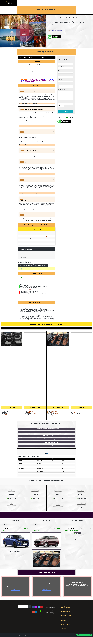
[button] (84, 635)
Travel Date (60, 79)
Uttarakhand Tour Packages (65, 624)
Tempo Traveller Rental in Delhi (66, 625)
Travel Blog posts (64, 628)
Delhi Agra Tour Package (65, 612)
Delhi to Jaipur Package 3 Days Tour (41, 265)
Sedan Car (3, 328)
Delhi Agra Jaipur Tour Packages (66, 610)
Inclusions (35, 57)
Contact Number (61, 66)
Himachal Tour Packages (65, 623)
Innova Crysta (16, 328)
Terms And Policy (64, 629)
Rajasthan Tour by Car (64, 620)
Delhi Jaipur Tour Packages (65, 607)
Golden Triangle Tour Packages (66, 615)
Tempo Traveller (23, 328)
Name (59, 61)
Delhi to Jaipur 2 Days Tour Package (26, 265)
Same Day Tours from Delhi (65, 606)
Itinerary (25, 57)
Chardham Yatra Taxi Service (66, 611)
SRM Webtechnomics (52, 635)
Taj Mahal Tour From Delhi (65, 608)
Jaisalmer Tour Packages (77, 582)
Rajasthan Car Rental (10, 586)
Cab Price (30, 57)
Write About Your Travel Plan (63, 89)
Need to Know (41, 57)
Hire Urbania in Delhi (64, 627)
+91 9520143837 (65, 117)
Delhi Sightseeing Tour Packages (66, 614)
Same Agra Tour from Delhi (65, 616)
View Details (14, 589)
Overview (20, 57)
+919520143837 (50, 33)
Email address (61, 75)
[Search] (29, 606)
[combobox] (65, 81)
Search (24, 603)
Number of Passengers (62, 70)
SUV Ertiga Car (9, 328)
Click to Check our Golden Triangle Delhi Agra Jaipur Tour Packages (37, 269)
